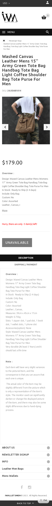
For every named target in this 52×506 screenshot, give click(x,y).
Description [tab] (25, 258)
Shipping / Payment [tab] (25, 264)
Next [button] (47, 127)
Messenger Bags (15, 41)
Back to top (24, 503)
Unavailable (17, 242)
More (4, 210)
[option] (26, 120)
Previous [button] (5, 127)
